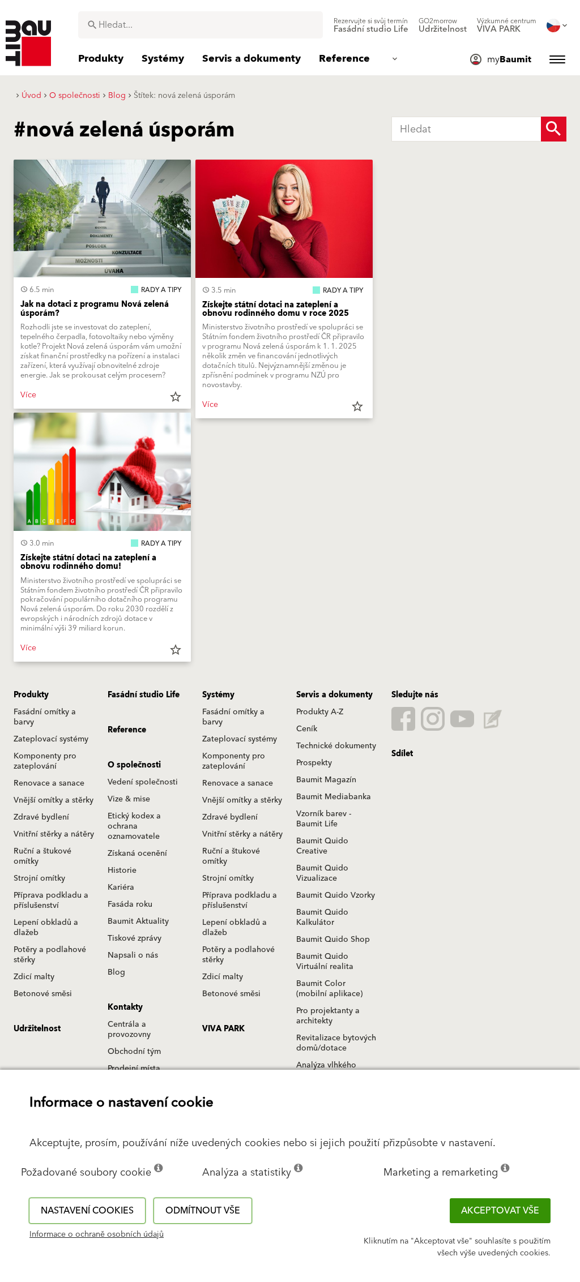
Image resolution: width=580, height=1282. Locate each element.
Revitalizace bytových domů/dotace (336, 1043)
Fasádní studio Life (144, 695)
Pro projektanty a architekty (328, 1016)
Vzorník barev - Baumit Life (323, 819)
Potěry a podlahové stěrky (50, 955)
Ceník (306, 729)
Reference (127, 730)
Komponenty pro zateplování (45, 761)
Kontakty (125, 1007)
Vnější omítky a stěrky (53, 800)
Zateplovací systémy (51, 739)
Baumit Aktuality (138, 921)
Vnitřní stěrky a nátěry (54, 834)
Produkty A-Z (319, 712)
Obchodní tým (134, 1051)
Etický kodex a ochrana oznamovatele (134, 826)
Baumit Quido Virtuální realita (324, 962)
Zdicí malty (34, 977)
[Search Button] (553, 129)
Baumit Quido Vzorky (335, 895)
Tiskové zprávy (134, 938)
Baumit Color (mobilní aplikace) (329, 989)
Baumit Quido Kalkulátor (322, 917)
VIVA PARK (223, 1029)
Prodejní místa (134, 1068)
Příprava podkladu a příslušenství (51, 900)
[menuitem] (371, 25)
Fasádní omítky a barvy (45, 717)
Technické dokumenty (336, 746)
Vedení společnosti (143, 782)
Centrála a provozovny (129, 1029)
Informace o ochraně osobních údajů (96, 1234)
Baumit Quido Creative (322, 846)
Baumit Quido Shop (333, 939)
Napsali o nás (133, 955)
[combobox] (200, 24)
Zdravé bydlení (41, 817)
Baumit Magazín (326, 780)
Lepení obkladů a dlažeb (46, 928)
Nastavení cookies (87, 1211)
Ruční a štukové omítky (42, 856)
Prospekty (314, 763)
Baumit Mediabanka (333, 797)
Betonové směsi (43, 994)
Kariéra (121, 887)
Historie (122, 870)
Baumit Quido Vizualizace (322, 873)
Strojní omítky (39, 878)
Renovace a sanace (49, 783)
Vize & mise (129, 799)
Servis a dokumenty (334, 695)
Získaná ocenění (137, 853)
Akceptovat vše (500, 1211)
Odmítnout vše (202, 1211)
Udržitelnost (37, 1029)
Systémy (218, 695)
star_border (175, 397)
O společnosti (134, 765)
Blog (116, 972)
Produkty (31, 695)
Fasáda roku (130, 904)
